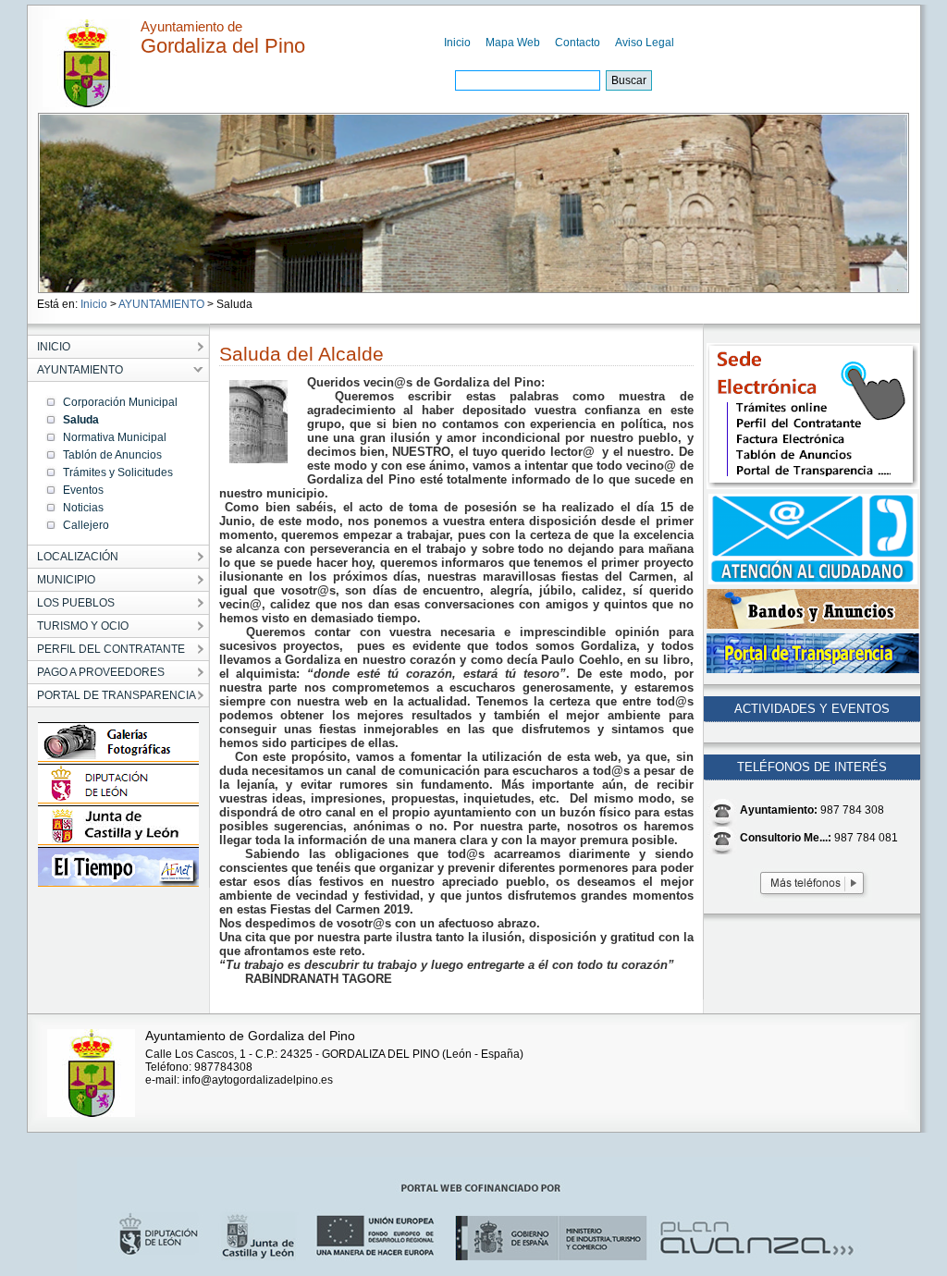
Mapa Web (513, 42)
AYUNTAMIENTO (161, 304)
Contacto (577, 42)
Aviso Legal (644, 42)
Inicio (457, 42)
